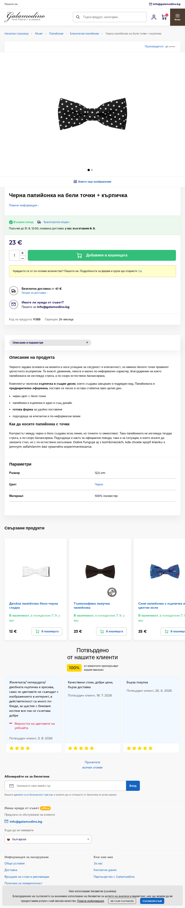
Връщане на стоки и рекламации (27, 876)
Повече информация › (24, 205)
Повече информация (90, 901)
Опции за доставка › (34, 292)
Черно (99, 484)
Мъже (39, 33)
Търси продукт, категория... (101, 17)
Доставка (11, 870)
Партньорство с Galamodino (114, 876)
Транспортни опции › (56, 222)
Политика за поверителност (23, 883)
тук (140, 271)
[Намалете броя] (22, 258)
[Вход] (154, 17)
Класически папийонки (84, 33)
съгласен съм (152, 901)
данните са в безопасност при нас (33, 794)
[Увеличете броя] (22, 253)
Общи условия (15, 863)
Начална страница (17, 33)
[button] (177, 17)
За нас (98, 863)
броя (14, 255)
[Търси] (78, 17)
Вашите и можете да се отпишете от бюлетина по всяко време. (61, 794)
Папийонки (56, 33)
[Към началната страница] (25, 17)
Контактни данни (105, 870)
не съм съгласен (122, 901)
